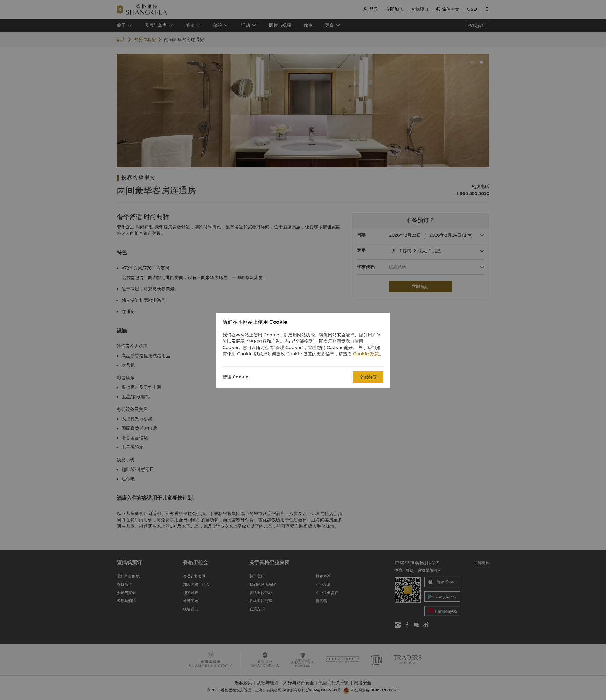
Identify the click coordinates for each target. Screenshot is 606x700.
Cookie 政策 (366, 354)
